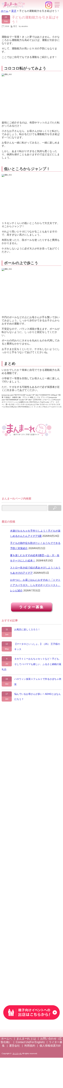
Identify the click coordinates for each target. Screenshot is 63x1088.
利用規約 (29, 1045)
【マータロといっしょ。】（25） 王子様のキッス (37, 647)
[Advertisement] (27, 468)
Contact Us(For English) (30, 1042)
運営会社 (14, 1045)
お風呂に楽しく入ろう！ (27, 629)
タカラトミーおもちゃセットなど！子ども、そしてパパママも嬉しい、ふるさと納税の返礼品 (31, 664)
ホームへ (6, 1038)
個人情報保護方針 (50, 1045)
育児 (15, 26)
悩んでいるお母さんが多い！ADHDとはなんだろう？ (37, 697)
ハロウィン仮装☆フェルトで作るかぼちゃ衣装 (37, 682)
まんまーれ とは (26, 1038)
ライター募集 (31, 607)
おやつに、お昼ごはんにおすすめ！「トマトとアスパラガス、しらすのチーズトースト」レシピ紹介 (35, 585)
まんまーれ (17, 1053)
